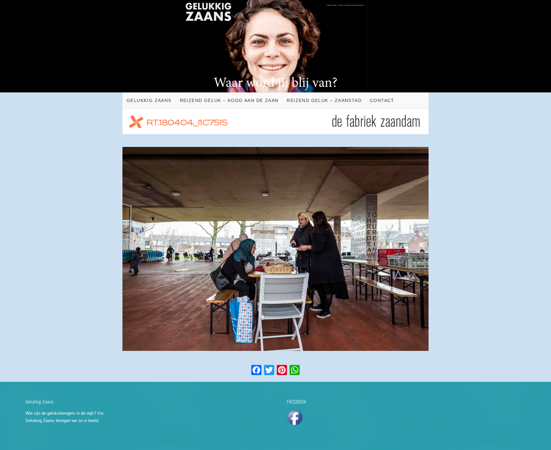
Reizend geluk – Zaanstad (324, 100)
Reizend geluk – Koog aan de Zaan (229, 100)
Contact (382, 100)
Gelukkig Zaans (149, 100)
